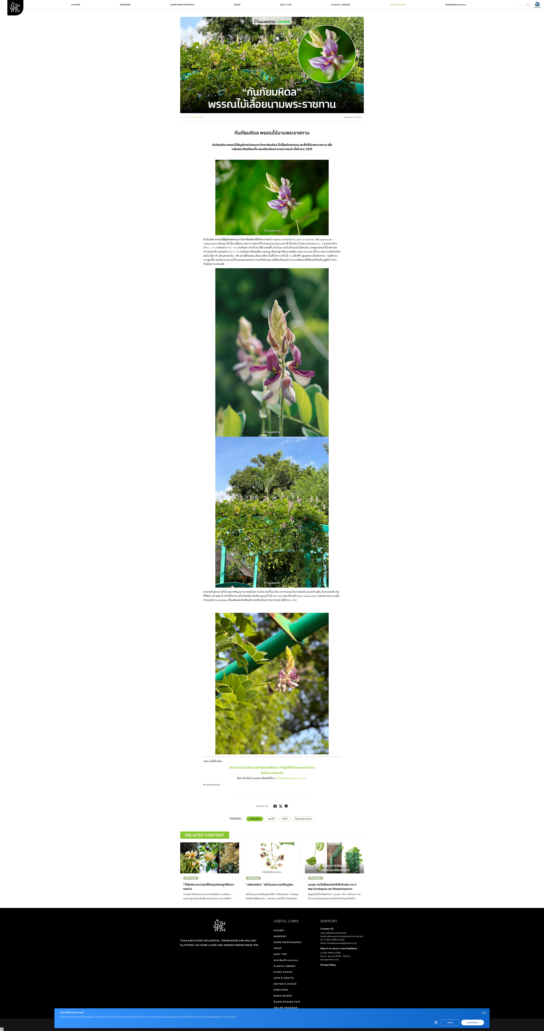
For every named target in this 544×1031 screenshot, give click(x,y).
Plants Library (340, 4)
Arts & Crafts (284, 978)
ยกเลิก (450, 1022)
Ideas (237, 4)
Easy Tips (286, 4)
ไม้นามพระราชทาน (303, 819)
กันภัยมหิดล (254, 819)
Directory (281, 989)
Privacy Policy (328, 965)
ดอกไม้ (271, 819)
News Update (283, 995)
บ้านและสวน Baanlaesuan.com (292, 778)
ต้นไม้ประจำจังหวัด (272, 773)
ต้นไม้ (284, 819)
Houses (75, 4)
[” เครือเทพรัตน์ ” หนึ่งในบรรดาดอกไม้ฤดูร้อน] (272, 857)
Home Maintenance (182, 4)
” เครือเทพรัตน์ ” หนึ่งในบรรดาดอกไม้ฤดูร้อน (269, 885)
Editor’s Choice (285, 984)
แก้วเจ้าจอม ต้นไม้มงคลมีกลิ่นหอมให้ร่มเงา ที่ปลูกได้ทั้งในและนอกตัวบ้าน (272, 767)
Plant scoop (398, 4)
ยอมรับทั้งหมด (473, 1022)
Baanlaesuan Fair (287, 1001)
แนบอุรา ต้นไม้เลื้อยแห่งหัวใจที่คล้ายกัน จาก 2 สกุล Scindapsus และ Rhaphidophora (332, 887)
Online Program (286, 1007)
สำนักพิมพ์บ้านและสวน (456, 4)
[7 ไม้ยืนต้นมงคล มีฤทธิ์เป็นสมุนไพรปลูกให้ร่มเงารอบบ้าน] (209, 857)
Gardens (125, 4)
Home (183, 117)
